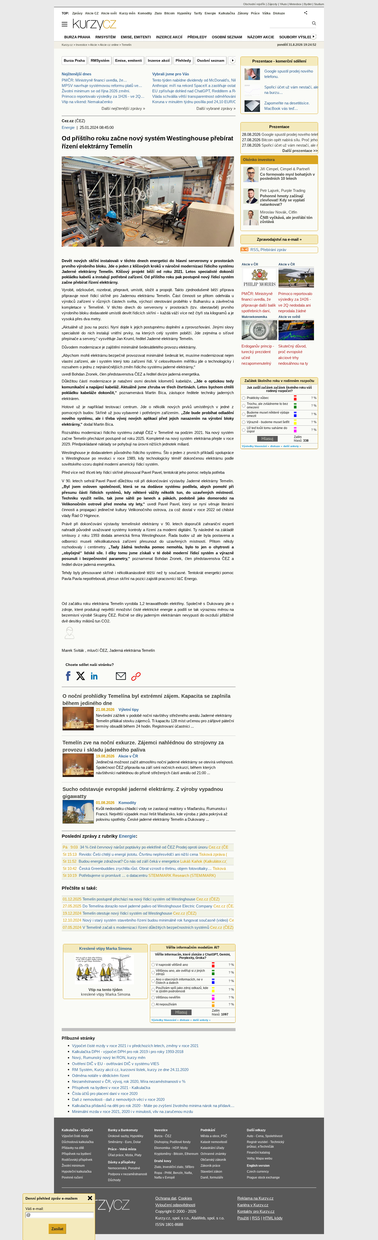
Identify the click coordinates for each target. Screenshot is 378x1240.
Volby (250, 1158)
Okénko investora (258, 159)
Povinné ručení (72, 1177)
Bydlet (308, 4)
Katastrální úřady (212, 1148)
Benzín (178, 1173)
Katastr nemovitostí (214, 1142)
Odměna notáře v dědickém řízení (100, 1075)
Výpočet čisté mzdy (75, 1136)
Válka (266, 13)
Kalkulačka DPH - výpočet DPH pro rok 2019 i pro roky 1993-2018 (127, 1051)
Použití (243, 1218)
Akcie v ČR (128, 756)
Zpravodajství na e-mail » (279, 239)
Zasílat (57, 1229)
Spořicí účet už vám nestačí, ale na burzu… (298, 145)
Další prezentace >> (300, 150)
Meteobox (295, 4)
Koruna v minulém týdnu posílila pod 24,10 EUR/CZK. (197, 102)
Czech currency (258, 1171)
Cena (260, 1136)
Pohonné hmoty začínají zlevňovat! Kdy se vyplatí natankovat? (282, 199)
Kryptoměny (162, 1154)
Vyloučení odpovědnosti (175, 1205)
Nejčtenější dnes (76, 74)
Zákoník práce (210, 1165)
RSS (254, 249)
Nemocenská (117, 1168)
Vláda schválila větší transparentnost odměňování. (194, 96)
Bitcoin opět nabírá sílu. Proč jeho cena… (296, 140)
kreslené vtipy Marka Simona (105, 991)
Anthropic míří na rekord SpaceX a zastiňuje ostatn (195, 85)
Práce (255, 13)
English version (258, 1165)
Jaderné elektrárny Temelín (87, 271)
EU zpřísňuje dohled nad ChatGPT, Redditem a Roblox (198, 91)
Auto (250, 1136)
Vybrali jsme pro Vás (170, 74)
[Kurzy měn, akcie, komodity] (104, 1207)
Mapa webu (264, 1158)
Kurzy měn (127, 13)
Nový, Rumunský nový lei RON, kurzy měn (108, 1057)
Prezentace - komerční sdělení (279, 61)
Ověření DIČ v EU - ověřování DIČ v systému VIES (115, 1063)
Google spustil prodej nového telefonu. (293, 134)
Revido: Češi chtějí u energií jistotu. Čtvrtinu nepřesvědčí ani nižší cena (138, 854)
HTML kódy (273, 1218)
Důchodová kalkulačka (78, 1142)
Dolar (137, 1142)
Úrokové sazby (118, 1136)
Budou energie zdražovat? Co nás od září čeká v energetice (129, 861)
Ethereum (191, 1154)
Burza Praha (74, 60)
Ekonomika (162, 1148)
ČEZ (168, 1136)
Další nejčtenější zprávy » (123, 108)
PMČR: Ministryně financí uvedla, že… (94, 80)
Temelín (126, 44)
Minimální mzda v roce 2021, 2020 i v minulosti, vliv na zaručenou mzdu (132, 1111)
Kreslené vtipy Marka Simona (105, 948)
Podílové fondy (180, 1142)
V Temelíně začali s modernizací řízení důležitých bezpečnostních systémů (146, 927)
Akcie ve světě (289, 317)
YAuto (283, 4)
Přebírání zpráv (273, 249)
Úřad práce (116, 1155)
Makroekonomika (254, 317)
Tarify (198, 13)
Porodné (134, 1168)
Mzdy (184, 1148)
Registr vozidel (257, 1142)
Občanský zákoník (213, 1160)
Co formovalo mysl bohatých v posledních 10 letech (287, 176)
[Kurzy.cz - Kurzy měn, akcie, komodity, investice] (94, 28)
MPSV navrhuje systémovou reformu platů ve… (102, 85)
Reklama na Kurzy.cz (255, 1198)
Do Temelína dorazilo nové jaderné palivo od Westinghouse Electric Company (147, 906)
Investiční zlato (173, 1167)
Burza (158, 1136)
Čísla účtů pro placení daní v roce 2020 (105, 1093)
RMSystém (100, 60)
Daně (204, 1177)
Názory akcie (260, 37)
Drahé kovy (162, 1161)
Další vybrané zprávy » (216, 108)
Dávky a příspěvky (122, 1162)
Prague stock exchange (263, 1177)
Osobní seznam (210, 60)
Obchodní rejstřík (254, 4)
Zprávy (77, 13)
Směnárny (115, 1142)
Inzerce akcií (159, 60)
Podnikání (208, 1130)
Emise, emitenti (128, 60)
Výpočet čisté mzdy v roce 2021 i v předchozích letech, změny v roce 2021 (135, 1045)
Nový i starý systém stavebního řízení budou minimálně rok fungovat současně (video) (155, 920)
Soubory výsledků (298, 37)
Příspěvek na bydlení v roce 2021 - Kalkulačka (111, 1087)
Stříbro (189, 1167)
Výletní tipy (129, 709)
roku (170, 277)
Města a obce (210, 1136)
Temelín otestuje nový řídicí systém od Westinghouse (127, 913)
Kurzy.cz (67, 44)
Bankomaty (129, 1130)
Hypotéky (184, 13)
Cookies (185, 1198)
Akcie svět (109, 13)
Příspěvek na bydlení (76, 1154)
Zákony (243, 13)
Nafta (188, 1173)
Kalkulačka (227, 13)
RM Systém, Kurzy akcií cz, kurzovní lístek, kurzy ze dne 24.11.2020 (130, 1069)
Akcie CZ (91, 13)
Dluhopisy (161, 1142)
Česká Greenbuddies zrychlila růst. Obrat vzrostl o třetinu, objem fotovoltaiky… (145, 868)
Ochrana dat (165, 1198)
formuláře (216, 1177)
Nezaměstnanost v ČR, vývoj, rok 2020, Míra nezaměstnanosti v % (128, 1081)
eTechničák (266, 1146)
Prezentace (279, 126)
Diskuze (279, 13)
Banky (113, 1130)
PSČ (224, 1136)
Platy (137, 1155)
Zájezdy (272, 4)
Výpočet (87, 1130)
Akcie (93, 44)
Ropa (158, 1173)
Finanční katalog (258, 1152)
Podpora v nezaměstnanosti (127, 1174)
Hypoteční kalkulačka (77, 1171)
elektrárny (108, 282)
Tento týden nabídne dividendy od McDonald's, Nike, (196, 80)
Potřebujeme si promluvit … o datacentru (113, 875)
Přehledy (183, 60)
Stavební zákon (211, 1171)
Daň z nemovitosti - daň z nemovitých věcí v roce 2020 (118, 1099)
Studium (319, 4)
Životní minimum (73, 1165)
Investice (81, 44)
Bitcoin (169, 13)
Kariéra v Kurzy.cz (252, 1205)
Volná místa (127, 1149)
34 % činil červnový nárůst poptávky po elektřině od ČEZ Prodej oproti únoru (144, 847)
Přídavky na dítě (73, 1148)
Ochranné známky (213, 1154)
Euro (128, 1142)
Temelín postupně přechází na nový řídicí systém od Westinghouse (139, 899)
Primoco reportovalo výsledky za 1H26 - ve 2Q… (103, 96)
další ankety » (202, 1020)
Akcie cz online (109, 44)
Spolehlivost (273, 1136)
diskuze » (186, 1020)
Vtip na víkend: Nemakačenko (87, 102)
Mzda (129, 1155)
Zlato (158, 13)
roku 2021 (173, 271)
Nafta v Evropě (164, 1177)
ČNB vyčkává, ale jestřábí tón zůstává (286, 219)
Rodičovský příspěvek (77, 1160)
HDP (176, 1148)
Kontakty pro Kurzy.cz (256, 1211)
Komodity (127, 802)
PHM (168, 1173)
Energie (68, 127)
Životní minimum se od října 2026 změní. (96, 91)
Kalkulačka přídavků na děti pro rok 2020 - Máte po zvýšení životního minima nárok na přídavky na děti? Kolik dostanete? (154, 1105)
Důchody (114, 1180)
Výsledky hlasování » (165, 1020)
